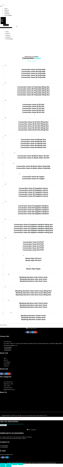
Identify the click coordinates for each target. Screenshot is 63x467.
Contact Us (7, 13)
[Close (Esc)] (20, 464)
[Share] (14, 464)
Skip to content (3, 0)
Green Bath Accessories (5, 2)
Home (5, 8)
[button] (19, 6)
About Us (6, 10)
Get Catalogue (8, 15)
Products (6, 12)
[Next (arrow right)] (9, 466)
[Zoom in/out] (3, 464)
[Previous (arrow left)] (3, 466)
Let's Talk (2, 20)
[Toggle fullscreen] (9, 464)
